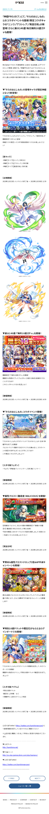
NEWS (5, 800)
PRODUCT (13, 800)
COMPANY (23, 800)
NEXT (37, 778)
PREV (12, 778)
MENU (42, 3)
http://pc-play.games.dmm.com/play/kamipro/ (20, 755)
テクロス (19, 3)
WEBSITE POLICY (31, 804)
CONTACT (33, 800)
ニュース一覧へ (23, 786)
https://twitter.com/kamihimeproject (29, 725)
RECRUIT (43, 800)
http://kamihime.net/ (10, 747)
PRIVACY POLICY (17, 804)
